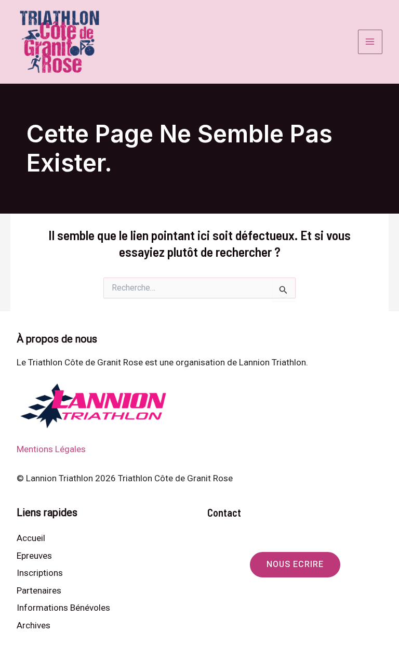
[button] (295, 564)
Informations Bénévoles (63, 607)
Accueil (31, 538)
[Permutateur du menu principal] (370, 42)
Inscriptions (40, 573)
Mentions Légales (51, 449)
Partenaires (39, 590)
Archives (33, 625)
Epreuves (34, 555)
